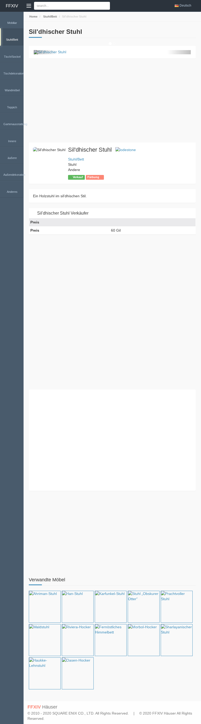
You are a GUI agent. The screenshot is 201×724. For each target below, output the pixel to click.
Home (33, 16)
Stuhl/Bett (49, 16)
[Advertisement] (112, 100)
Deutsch (185, 5)
